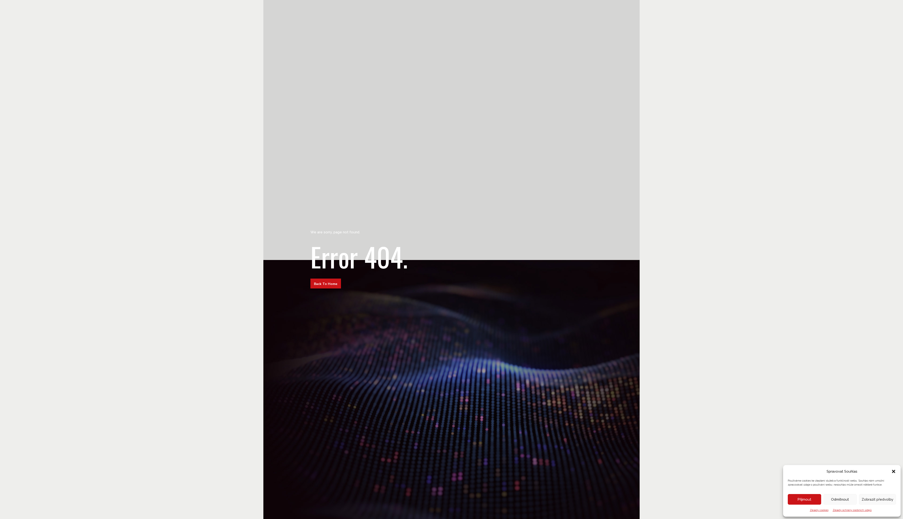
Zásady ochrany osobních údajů (852, 510)
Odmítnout (840, 499)
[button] (893, 471)
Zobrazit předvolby (877, 499)
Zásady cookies (819, 510)
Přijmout (804, 499)
